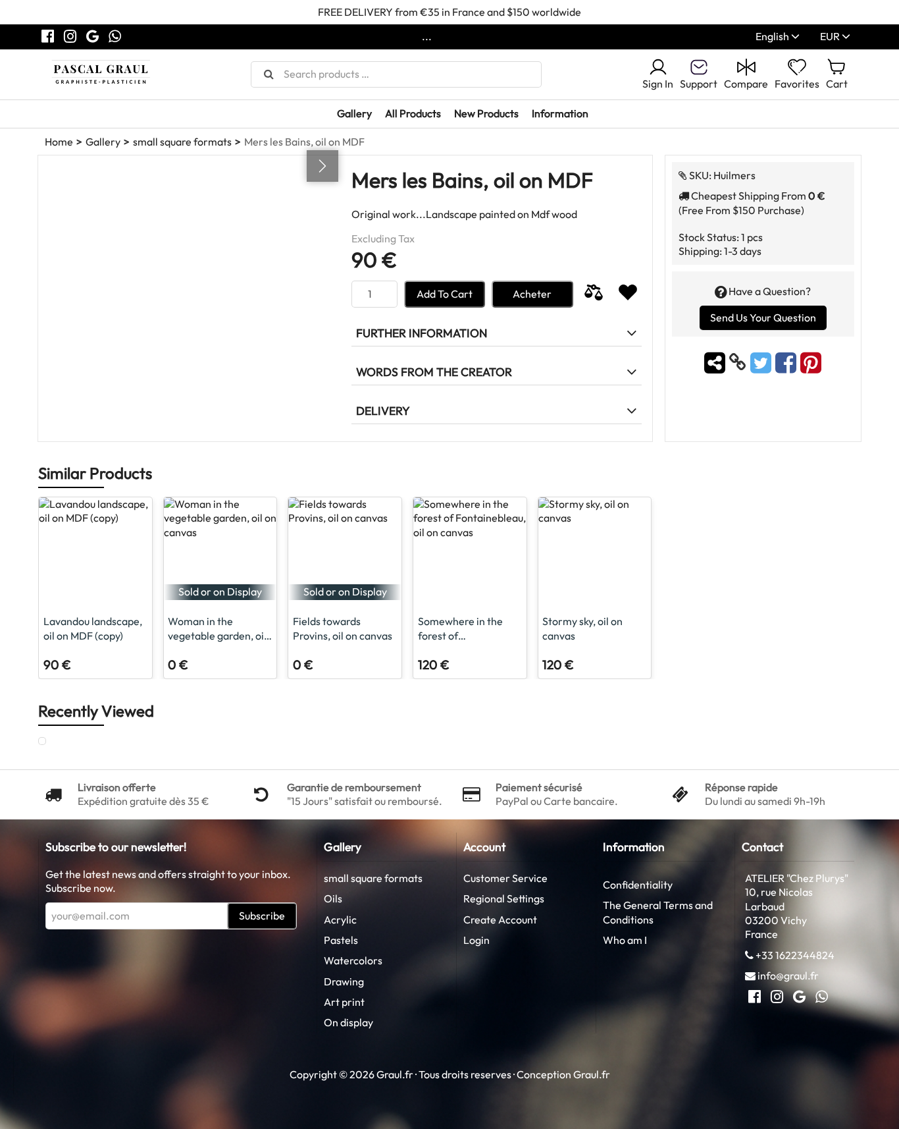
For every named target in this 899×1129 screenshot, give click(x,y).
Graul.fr (591, 1074)
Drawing (344, 981)
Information (560, 113)
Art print (344, 1001)
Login (476, 940)
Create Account (500, 919)
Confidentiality (638, 884)
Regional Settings (503, 898)
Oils (333, 898)
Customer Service (505, 878)
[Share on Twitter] (762, 361)
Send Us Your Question (763, 317)
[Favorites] (628, 294)
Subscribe (262, 915)
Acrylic (340, 919)
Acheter (532, 293)
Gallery (354, 113)
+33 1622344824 (795, 955)
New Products (486, 113)
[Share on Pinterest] (810, 361)
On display (348, 1022)
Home (59, 141)
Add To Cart (445, 293)
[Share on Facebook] (787, 361)
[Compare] (593, 294)
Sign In (657, 83)
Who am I (625, 940)
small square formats (182, 141)
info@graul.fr (788, 975)
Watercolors (353, 960)
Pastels (341, 940)
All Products (413, 113)
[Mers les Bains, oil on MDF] (55, 741)
